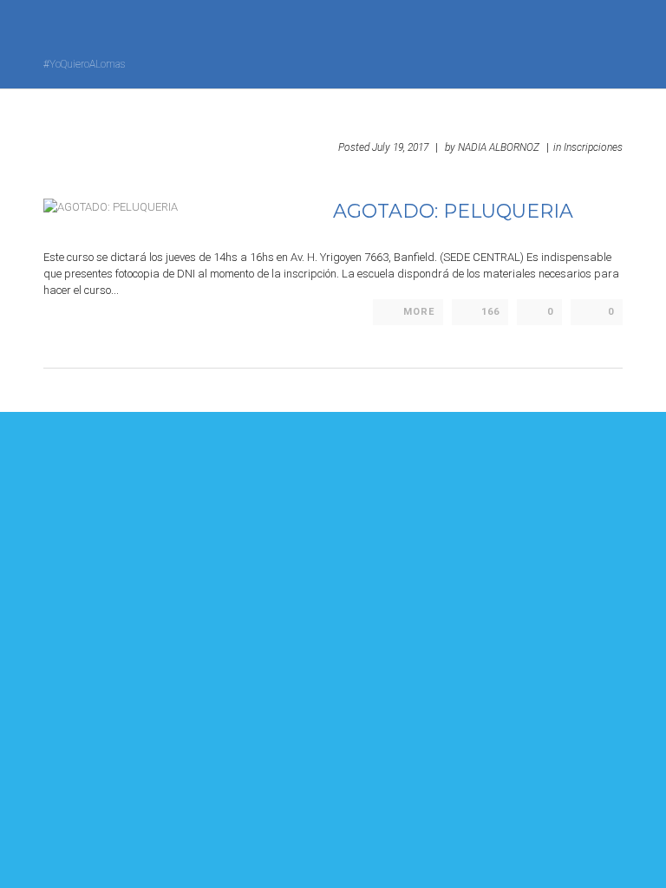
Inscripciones (593, 147)
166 (490, 311)
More (418, 311)
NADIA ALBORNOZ (498, 147)
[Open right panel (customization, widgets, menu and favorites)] (575, 42)
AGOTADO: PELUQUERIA (453, 211)
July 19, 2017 (400, 147)
